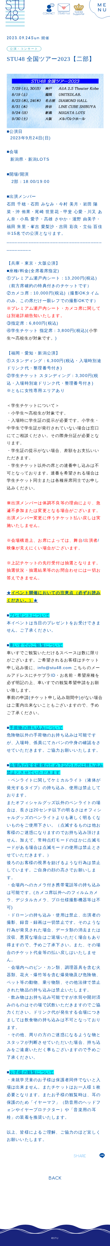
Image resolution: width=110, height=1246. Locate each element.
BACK (54, 1178)
